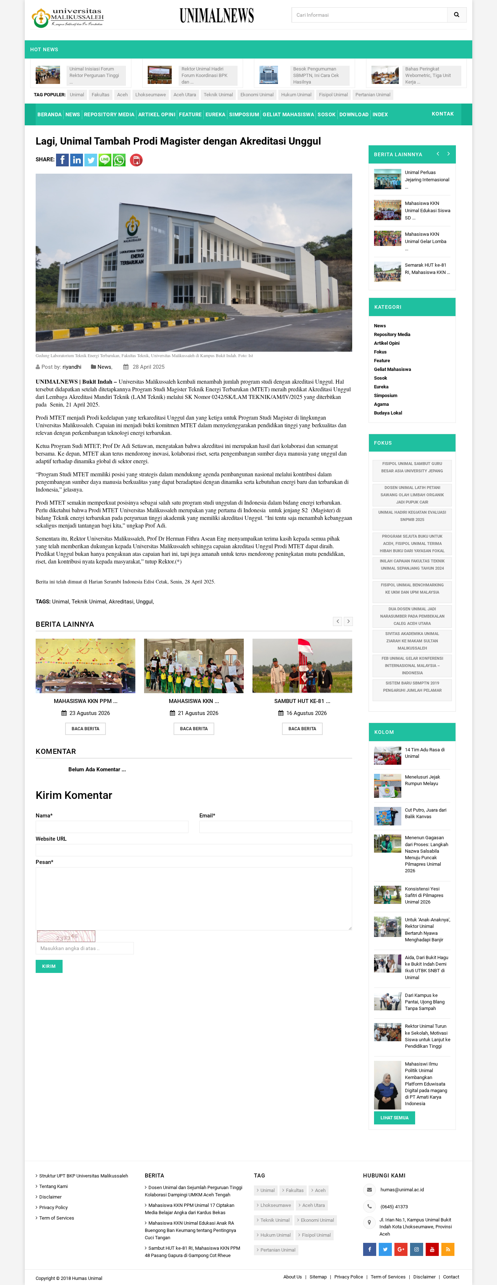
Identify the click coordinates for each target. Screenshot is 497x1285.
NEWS (72, 114)
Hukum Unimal (296, 94)
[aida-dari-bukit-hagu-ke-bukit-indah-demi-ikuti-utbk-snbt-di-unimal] (387, 963)
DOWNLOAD (354, 114)
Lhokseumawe (150, 94)
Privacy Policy (53, 1207)
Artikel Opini (386, 343)
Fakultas (101, 94)
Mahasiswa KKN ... (194, 701)
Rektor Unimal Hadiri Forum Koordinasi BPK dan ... (204, 75)
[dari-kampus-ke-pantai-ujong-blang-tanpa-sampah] (387, 1000)
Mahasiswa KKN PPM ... (86, 701)
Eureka (381, 386)
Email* (207, 815)
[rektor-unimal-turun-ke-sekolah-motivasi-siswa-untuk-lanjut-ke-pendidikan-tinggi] (387, 1032)
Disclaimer (50, 1197)
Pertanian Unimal (372, 94)
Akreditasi (121, 601)
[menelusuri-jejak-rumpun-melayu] (387, 785)
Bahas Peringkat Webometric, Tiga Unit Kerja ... (428, 75)
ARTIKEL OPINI (157, 114)
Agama (381, 404)
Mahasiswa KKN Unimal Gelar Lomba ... (425, 241)
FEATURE (190, 114)
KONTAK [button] (443, 114)
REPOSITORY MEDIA (109, 114)
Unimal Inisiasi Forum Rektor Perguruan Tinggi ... (94, 75)
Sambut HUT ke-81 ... (302, 701)
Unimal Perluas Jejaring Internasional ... (427, 180)
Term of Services (56, 1218)
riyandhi (72, 367)
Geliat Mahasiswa (392, 369)
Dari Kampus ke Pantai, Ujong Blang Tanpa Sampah (425, 1002)
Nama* (44, 815)
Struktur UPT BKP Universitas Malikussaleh (83, 1176)
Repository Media (392, 334)
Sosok (380, 378)
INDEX (380, 114)
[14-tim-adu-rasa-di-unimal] (387, 755)
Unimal (77, 94)
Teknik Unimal (218, 94)
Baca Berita (85, 728)
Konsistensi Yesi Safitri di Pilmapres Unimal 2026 (424, 895)
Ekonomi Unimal (257, 94)
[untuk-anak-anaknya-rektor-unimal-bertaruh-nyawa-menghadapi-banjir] (387, 926)
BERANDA (49, 114)
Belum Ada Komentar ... (97, 769)
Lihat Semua (395, 1117)
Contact (451, 1277)
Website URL (51, 839)
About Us (292, 1277)
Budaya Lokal (388, 413)
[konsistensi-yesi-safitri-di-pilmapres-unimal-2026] (387, 894)
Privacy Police (348, 1277)
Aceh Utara (185, 94)
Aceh (122, 94)
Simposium (385, 395)
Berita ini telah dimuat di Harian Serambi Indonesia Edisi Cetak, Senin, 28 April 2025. (125, 581)
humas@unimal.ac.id (402, 1189)
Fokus (380, 352)
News (104, 367)
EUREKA (216, 114)
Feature (382, 360)
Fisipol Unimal (333, 94)
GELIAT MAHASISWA (288, 114)
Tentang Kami (53, 1186)
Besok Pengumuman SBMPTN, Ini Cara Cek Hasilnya (316, 75)
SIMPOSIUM (244, 114)
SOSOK (327, 114)
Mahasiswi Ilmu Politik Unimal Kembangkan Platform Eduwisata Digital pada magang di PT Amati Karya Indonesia (426, 1083)
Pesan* (44, 862)
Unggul (144, 601)
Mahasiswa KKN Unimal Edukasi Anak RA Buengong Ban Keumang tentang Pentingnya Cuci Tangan (190, 1230)
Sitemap (318, 1277)
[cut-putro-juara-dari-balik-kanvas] (387, 816)
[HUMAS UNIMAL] (67, 17)
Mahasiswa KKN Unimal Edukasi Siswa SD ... (427, 211)
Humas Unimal (87, 1278)
